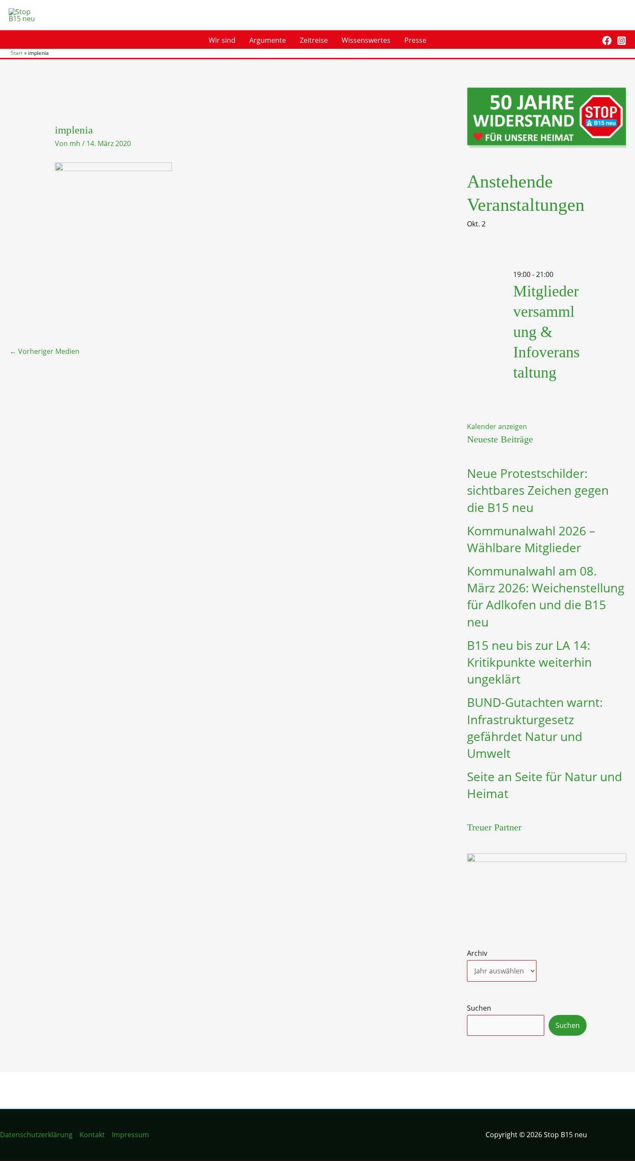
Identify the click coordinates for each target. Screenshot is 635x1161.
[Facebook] (607, 40)
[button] (589, 40)
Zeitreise (314, 40)
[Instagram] (621, 40)
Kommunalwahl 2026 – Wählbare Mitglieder (531, 539)
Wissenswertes (366, 40)
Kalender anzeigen (497, 426)
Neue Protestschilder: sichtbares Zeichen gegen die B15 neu (538, 490)
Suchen (479, 1008)
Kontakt (92, 1134)
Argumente (267, 40)
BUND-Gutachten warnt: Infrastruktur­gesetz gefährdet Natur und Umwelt (535, 727)
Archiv (477, 953)
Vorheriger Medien (44, 351)
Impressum (130, 1134)
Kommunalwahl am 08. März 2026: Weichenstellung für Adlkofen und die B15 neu (545, 596)
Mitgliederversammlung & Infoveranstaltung (546, 332)
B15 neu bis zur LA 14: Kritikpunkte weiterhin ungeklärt (529, 662)
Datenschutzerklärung (36, 1134)
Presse (415, 40)
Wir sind (222, 40)
